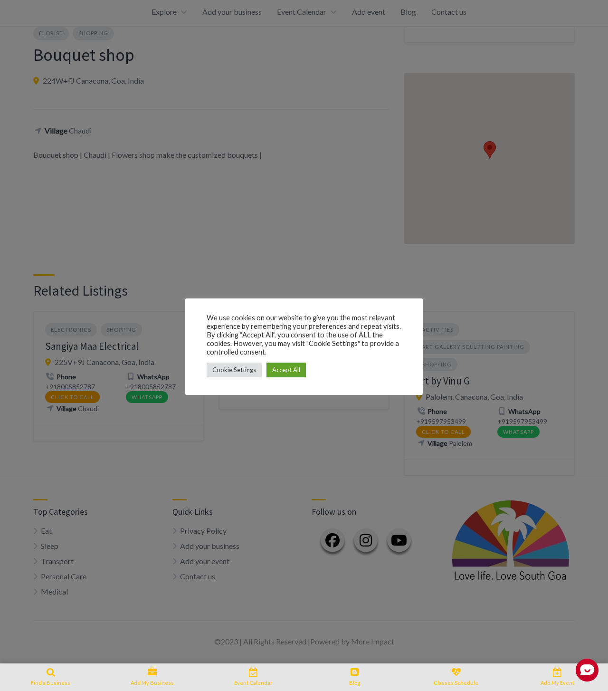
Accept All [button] (286, 370)
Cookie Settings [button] (234, 370)
